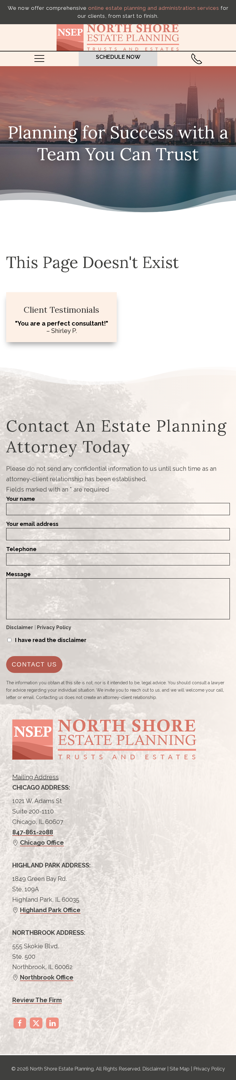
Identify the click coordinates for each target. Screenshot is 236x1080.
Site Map (180, 1069)
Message (18, 574)
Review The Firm (37, 1000)
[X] (36, 1023)
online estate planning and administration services (153, 8)
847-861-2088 (32, 832)
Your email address (32, 524)
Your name (20, 499)
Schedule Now (118, 57)
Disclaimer (19, 627)
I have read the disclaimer (50, 640)
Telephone (21, 549)
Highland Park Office (50, 910)
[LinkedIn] (52, 1023)
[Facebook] (20, 1023)
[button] (39, 58)
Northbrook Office (46, 977)
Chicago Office (42, 842)
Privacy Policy (54, 627)
